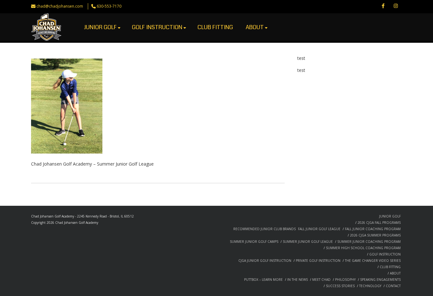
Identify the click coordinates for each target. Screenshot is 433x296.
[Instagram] (395, 6)
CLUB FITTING (215, 27)
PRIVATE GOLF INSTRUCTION (318, 260)
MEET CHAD (321, 279)
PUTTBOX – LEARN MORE (263, 279)
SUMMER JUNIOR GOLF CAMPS (254, 241)
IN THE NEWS (297, 279)
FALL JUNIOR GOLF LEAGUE (319, 229)
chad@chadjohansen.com (59, 6)
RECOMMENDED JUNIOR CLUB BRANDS (264, 229)
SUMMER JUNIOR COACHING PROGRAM (369, 241)
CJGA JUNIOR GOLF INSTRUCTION (264, 260)
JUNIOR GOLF (100, 27)
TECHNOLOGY (370, 286)
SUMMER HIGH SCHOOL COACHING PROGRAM (363, 248)
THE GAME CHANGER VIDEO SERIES (373, 260)
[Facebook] (383, 6)
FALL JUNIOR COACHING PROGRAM (373, 229)
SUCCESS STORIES (340, 286)
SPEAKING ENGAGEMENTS (380, 279)
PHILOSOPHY (345, 279)
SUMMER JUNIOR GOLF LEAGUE (308, 241)
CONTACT (393, 286)
